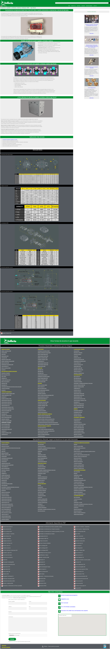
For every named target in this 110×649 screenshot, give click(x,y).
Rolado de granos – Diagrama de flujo (82, 529)
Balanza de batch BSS (7, 529)
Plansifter (8, 470)
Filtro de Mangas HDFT (43, 547)
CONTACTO (95, 5)
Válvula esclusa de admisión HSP (81, 576)
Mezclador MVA (42, 564)
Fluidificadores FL (41, 459)
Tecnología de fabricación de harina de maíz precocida (48, 422)
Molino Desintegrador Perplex (44, 566)
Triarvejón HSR (4, 461)
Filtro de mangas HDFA (5, 424)
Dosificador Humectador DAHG (8, 578)
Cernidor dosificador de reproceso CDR (10, 550)
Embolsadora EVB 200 (78, 412)
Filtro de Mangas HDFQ (43, 550)
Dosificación (3, 490)
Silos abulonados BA (79, 543)
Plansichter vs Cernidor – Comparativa (82, 526)
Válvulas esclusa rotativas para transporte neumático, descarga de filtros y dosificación (91, 46)
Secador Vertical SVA (79, 536)
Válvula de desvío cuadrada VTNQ (7, 408)
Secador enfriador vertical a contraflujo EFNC (46, 419)
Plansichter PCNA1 (42, 583)
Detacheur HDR (4, 480)
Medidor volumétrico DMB (42, 357)
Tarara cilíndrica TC (4, 466)
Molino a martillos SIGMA (5, 476)
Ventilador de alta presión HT (80, 585)
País (29, 606)
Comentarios (10, 616)
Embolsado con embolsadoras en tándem (47, 533)
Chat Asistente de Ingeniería (35, 595)
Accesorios (3, 369)
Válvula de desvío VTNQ (79, 573)
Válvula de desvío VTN (5, 502)
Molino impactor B (41, 386)
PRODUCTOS (73, 5)
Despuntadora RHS (4, 459)
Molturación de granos (5, 446)
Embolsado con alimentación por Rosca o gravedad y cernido (50, 526)
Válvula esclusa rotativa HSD (6, 497)
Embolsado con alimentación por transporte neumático (49, 529)
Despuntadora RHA (6, 566)
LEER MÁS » (91, 33)
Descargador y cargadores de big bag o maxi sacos (83, 383)
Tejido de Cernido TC (78, 371)
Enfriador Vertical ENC (43, 540)
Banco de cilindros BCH (5, 468)
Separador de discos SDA (6, 359)
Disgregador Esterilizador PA (8, 576)
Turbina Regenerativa (92, 87)
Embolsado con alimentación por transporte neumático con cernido (51, 531)
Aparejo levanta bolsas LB (42, 478)
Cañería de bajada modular (6, 516)
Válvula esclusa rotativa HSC (43, 364)
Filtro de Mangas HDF (43, 545)
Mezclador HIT (40, 369)
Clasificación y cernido (42, 454)
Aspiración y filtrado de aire (79, 373)
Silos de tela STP (78, 545)
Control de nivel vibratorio (8, 557)
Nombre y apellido (11, 601)
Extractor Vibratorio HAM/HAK (45, 543)
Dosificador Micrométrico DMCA (7, 483)
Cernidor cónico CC (77, 357)
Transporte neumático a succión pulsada (82, 559)
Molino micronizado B (5, 478)
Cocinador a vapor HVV (7, 552)
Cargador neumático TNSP (43, 359)
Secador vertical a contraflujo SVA (44, 415)
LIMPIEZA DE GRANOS (5, 349)
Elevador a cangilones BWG (79, 485)
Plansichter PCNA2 (42, 585)
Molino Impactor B (42, 569)
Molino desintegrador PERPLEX (43, 390)
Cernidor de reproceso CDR (79, 359)
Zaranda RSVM (4, 352)
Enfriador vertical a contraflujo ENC (44, 417)
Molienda (39, 453)
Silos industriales (4, 485)
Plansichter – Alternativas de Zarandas (46, 576)
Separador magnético (5, 519)
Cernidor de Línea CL (7, 547)
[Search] (109, 3)
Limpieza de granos (41, 436)
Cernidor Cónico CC (6, 545)
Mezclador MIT (42, 562)
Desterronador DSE (41, 391)
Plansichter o (3, 470)
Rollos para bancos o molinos (79, 432)
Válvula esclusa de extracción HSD (81, 578)
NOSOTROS (78, 5)
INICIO (69, 5)
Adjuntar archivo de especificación (14, 633)
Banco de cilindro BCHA (7, 531)
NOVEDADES (83, 5)
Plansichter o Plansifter (42, 490)
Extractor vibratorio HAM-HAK (79, 385)
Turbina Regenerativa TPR (80, 564)
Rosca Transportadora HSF (6, 509)
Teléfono (10, 606)
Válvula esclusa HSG (79, 583)
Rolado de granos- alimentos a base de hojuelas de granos (48, 424)
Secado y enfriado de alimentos (43, 434)
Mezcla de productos (5, 493)
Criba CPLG (3, 354)
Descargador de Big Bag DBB (8, 562)
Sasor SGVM (3, 471)
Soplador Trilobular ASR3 (7, 333)
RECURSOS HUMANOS (89, 5)
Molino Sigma (41, 573)
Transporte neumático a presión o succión (10, 139)
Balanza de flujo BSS (5, 362)
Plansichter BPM (42, 578)
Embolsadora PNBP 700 (78, 410)
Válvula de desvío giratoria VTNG (7, 504)
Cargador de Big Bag (7, 538)
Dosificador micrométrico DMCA (44, 376)
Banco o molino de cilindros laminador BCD (46, 395)
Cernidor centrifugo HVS (78, 364)
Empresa (10, 611)
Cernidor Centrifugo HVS (7, 543)
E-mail (30, 601)
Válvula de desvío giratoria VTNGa (81, 569)
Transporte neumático (5, 495)
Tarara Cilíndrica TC (79, 552)
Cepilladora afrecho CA (7, 540)
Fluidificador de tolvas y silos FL (45, 552)
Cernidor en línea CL (5, 412)
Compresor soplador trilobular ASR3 (8, 393)
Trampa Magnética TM (79, 557)
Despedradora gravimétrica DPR (7, 364)
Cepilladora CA (4, 473)
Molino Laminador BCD (43, 571)
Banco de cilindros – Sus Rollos (8, 533)
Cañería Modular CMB (7, 536)
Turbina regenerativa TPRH (6, 395)
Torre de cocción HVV (42, 427)
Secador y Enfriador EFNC (80, 538)
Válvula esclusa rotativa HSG (6, 500)
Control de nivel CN (77, 419)
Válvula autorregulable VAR (6, 507)
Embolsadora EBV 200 (43, 536)
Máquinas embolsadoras (5, 492)
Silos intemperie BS (78, 547)
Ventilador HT (40, 504)
